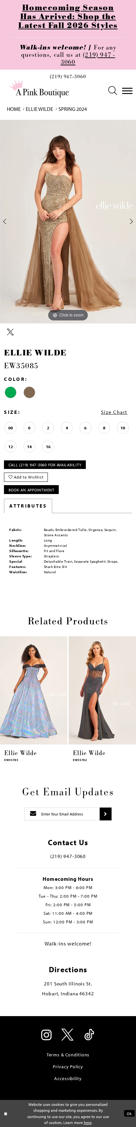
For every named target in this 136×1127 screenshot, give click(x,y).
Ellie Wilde (39, 109)
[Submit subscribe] (105, 814)
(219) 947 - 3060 (88, 58)
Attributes (28, 506)
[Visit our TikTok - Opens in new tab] (89, 1035)
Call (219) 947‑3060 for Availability (45, 464)
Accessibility (68, 1078)
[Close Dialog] (5, 1113)
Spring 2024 (72, 109)
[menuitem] (68, 79)
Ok (129, 1113)
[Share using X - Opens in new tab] (10, 332)
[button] (113, 91)
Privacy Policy (68, 1066)
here (87, 1122)
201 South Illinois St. (68, 983)
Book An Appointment (31, 489)
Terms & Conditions (68, 1054)
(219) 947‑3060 (68, 77)
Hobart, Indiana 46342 (68, 993)
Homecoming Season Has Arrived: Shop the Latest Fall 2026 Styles (68, 17)
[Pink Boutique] (40, 89)
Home (14, 109)
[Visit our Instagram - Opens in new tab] (46, 1035)
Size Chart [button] (114, 412)
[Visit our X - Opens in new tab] (68, 1035)
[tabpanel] (68, 221)
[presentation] (33, 690)
